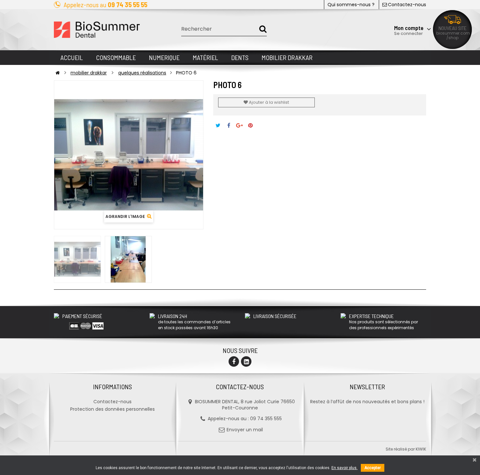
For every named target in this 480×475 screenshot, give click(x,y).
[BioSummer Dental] (97, 30)
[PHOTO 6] (77, 259)
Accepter (372, 468)
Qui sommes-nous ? (351, 4)
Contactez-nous (407, 4)
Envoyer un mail (245, 429)
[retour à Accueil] (57, 72)
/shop (452, 37)
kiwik (421, 449)
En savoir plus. (344, 468)
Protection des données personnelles (112, 409)
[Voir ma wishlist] (391, 12)
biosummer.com (453, 33)
